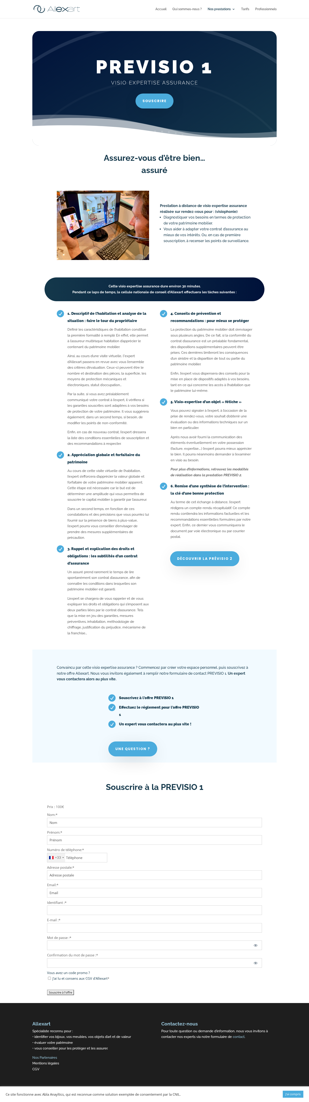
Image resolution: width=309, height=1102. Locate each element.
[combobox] (56, 857)
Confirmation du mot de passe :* (72, 955)
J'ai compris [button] (293, 1094)
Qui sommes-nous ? (187, 9)
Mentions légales (45, 1063)
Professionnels (266, 9)
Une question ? (132, 748)
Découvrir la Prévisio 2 (204, 558)
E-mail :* (53, 920)
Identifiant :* (57, 902)
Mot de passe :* (59, 937)
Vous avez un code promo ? (68, 972)
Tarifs (245, 9)
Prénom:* (54, 832)
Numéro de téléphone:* (65, 849)
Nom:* (52, 814)
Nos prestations (219, 9)
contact (238, 1037)
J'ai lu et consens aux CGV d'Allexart (79, 978)
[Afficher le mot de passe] (255, 945)
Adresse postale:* (60, 867)
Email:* (52, 885)
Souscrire (154, 101)
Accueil (160, 9)
